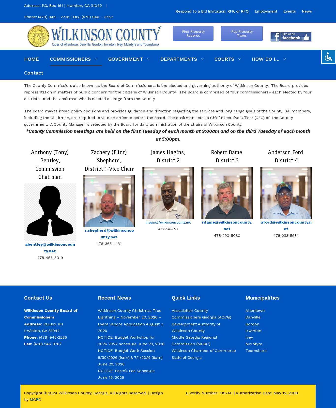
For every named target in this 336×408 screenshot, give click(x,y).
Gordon (252, 324)
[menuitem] (212, 11)
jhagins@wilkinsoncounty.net (168, 222)
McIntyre (253, 344)
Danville (252, 317)
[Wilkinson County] (94, 35)
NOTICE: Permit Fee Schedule (126, 370)
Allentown (255, 310)
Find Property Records (193, 33)
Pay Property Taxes (242, 33)
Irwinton (253, 330)
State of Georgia (187, 357)
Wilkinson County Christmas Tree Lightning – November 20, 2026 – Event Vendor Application (129, 317)
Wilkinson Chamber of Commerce (204, 350)
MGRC (35, 399)
